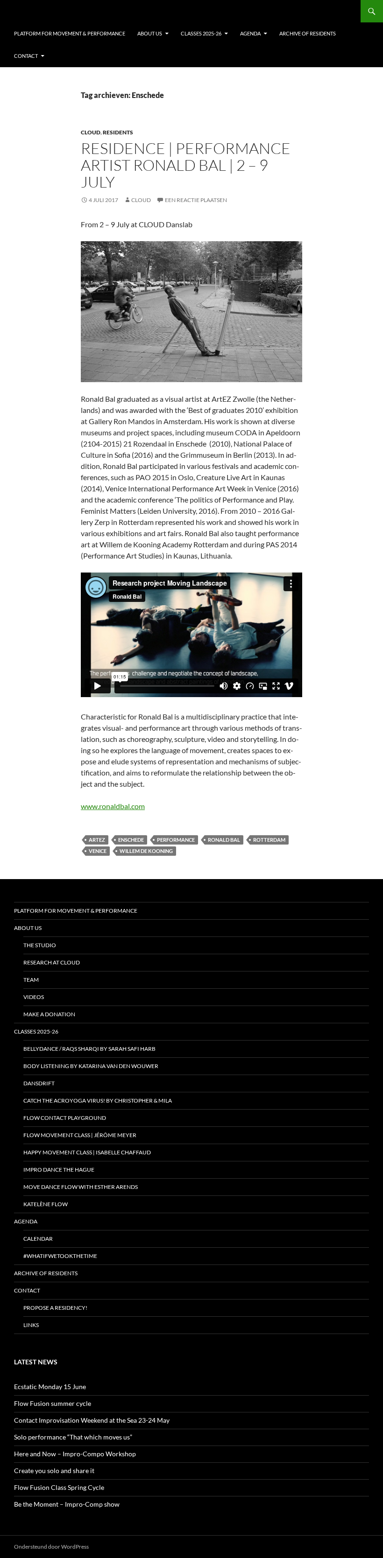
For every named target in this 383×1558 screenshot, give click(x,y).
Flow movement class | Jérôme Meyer (79, 1135)
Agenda (250, 33)
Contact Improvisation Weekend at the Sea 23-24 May (92, 1420)
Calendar (38, 1238)
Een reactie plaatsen (196, 199)
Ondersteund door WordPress (51, 1546)
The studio (39, 945)
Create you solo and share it (54, 1470)
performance (176, 840)
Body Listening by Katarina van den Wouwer (90, 1065)
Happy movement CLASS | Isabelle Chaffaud (87, 1152)
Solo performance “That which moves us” (73, 1437)
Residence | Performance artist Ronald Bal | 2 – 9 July (186, 165)
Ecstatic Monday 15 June (50, 1386)
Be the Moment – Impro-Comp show (67, 1504)
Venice (97, 851)
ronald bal (224, 840)
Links (31, 1324)
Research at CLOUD (51, 962)
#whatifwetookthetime (60, 1255)
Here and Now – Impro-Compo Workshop (75, 1454)
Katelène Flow (45, 1204)
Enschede (131, 840)
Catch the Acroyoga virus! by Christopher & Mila (97, 1100)
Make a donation (49, 1014)
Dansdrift (39, 1083)
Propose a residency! (55, 1307)
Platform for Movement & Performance (69, 33)
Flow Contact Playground (64, 1117)
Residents (118, 132)
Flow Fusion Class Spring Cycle (59, 1487)
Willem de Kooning (146, 851)
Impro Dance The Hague (58, 1169)
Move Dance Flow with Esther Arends (80, 1186)
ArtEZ (97, 840)
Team (31, 979)
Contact (26, 56)
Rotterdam (269, 840)
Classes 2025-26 (201, 33)
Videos (33, 996)
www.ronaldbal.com (113, 806)
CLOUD (90, 132)
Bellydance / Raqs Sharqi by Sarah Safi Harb (89, 1048)
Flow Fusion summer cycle (52, 1403)
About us (149, 33)
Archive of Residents (307, 33)
